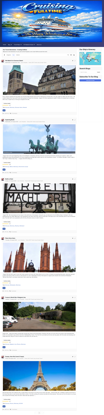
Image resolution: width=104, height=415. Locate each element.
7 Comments (14, 409)
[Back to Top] (102, 413)
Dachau (17, 225)
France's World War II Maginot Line (15, 297)
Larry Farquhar (24, 62)
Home (4, 44)
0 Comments (14, 113)
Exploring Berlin (9, 119)
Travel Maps (17, 44)
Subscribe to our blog (90, 80)
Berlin (11, 166)
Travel (29, 62)
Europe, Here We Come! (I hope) (14, 356)
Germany (12, 107)
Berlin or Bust (9, 179)
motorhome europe (23, 166)
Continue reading (7, 103)
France (18, 344)
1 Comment (13, 291)
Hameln (25, 107)
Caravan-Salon (19, 107)
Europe (7, 107)
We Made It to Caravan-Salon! (14, 60)
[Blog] (11, 44)
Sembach (22, 225)
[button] (68, 55)
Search (98, 72)
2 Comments (14, 172)
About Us (39, 44)
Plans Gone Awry (10, 238)
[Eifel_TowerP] (39, 376)
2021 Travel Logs (36, 62)
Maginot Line (13, 344)
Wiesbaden (12, 285)
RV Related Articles (28, 44)
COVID (21, 403)
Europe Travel (43, 62)
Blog (9, 44)
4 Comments (14, 231)
